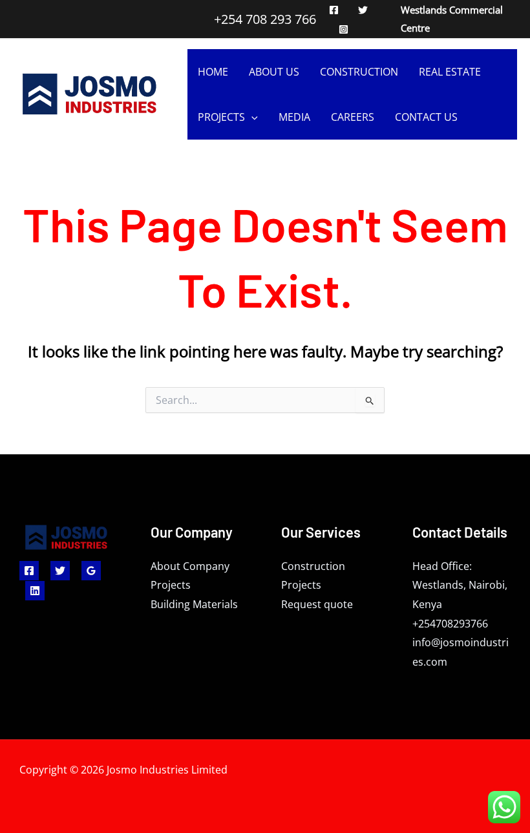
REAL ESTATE (450, 72)
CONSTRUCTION (359, 72)
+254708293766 (450, 624)
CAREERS (352, 117)
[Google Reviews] (91, 570)
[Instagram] (343, 29)
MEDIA (294, 117)
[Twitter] (363, 10)
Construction (313, 566)
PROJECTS (221, 117)
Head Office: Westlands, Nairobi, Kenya (459, 585)
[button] (251, 117)
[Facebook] (334, 10)
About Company (190, 566)
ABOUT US (274, 72)
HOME (213, 72)
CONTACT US (426, 117)
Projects (171, 585)
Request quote (317, 604)
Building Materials (194, 604)
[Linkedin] (35, 590)
